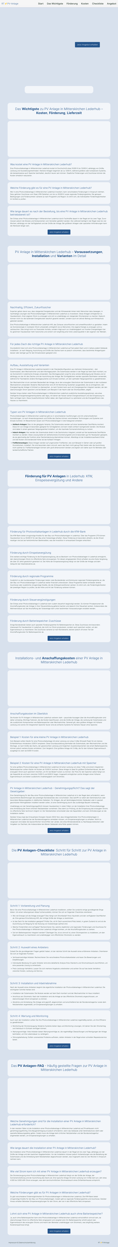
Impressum (13, 1243)
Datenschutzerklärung (27, 1243)
